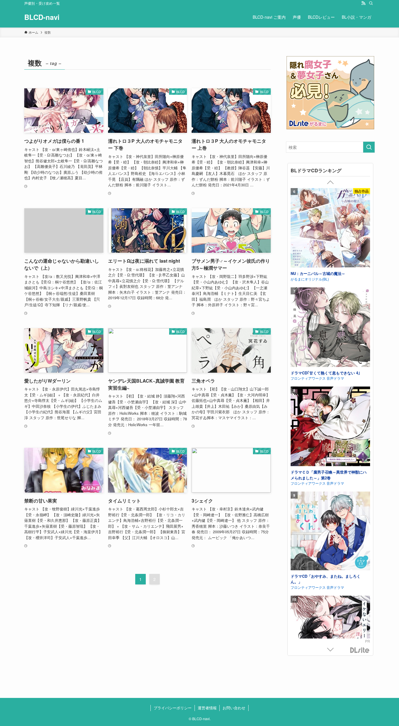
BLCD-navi (42, 16)
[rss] (363, 3)
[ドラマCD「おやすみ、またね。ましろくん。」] (330, 532)
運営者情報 (207, 707)
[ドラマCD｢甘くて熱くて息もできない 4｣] (330, 327)
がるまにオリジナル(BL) (310, 278)
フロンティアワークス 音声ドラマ (317, 378)
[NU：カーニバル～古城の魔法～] (330, 228)
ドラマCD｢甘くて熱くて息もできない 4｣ (325, 372)
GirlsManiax (360, 650)
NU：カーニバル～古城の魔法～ (318, 273)
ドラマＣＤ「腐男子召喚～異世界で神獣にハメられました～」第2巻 (329, 475)
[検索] (371, 3)
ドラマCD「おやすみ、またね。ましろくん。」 (325, 578)
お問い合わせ (234, 707)
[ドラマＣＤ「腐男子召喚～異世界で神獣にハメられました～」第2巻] (330, 427)
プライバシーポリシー (173, 707)
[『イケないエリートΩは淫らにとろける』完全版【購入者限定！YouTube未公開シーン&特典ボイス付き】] (330, 636)
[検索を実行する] (369, 147)
